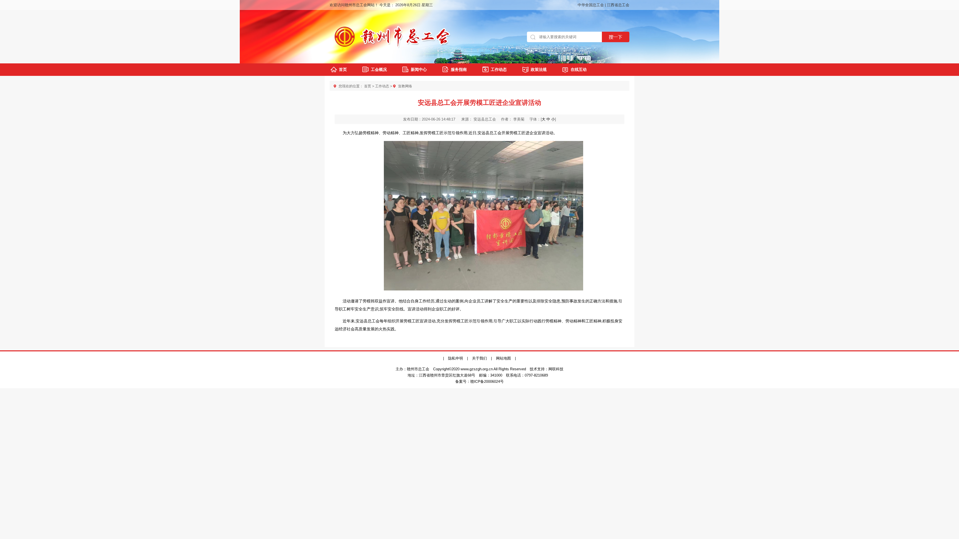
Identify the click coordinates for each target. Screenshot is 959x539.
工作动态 (499, 69)
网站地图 (505, 358)
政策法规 (539, 69)
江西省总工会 (618, 5)
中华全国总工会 (591, 5)
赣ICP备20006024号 (487, 381)
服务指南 (459, 69)
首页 (343, 69)
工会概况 (379, 69)
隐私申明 (455, 358)
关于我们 (479, 358)
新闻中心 (419, 69)
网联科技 (555, 369)
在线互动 (579, 69)
